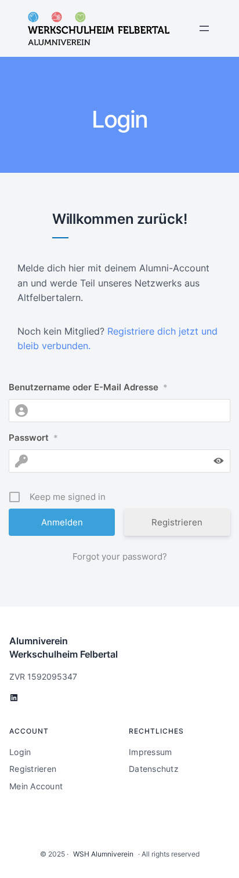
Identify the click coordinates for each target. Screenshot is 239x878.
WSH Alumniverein (103, 854)
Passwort (33, 437)
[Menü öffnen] (204, 28)
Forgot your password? (120, 556)
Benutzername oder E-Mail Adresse (88, 387)
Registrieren (176, 522)
